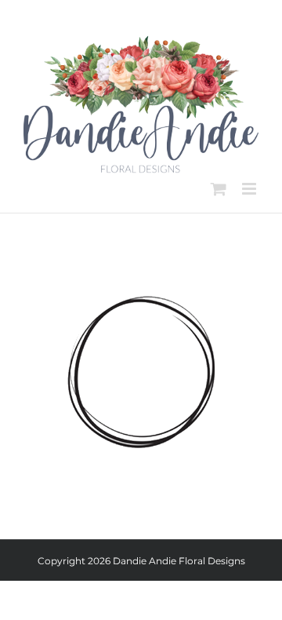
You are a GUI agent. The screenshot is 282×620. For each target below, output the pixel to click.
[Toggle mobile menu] (250, 189)
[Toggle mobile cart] (218, 189)
